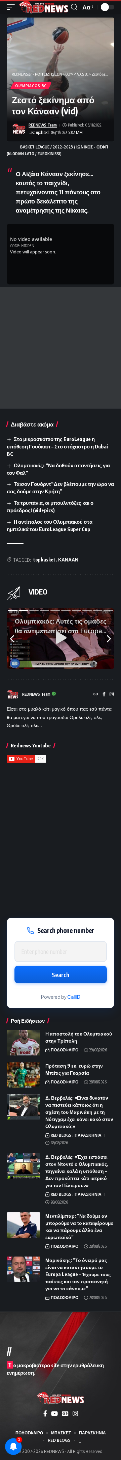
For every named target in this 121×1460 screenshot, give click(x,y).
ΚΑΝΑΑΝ (68, 559)
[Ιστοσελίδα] (96, 694)
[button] (12, 7)
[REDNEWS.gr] (43, 7)
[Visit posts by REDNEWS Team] (19, 129)
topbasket (44, 559)
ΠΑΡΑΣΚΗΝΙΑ (88, 1135)
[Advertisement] (60, 348)
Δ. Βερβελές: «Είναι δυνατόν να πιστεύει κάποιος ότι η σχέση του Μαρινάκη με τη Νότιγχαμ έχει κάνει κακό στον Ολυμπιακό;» (79, 1112)
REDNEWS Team (43, 125)
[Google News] (65, 1413)
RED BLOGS (61, 1135)
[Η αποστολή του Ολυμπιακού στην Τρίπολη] (23, 1042)
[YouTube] (54, 1413)
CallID (73, 997)
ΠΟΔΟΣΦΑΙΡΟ (64, 1049)
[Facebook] (104, 694)
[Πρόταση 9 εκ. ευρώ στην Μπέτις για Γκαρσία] (23, 1074)
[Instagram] (111, 694)
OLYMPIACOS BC (31, 86)
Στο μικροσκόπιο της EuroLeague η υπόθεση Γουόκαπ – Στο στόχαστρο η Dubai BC (57, 446)
